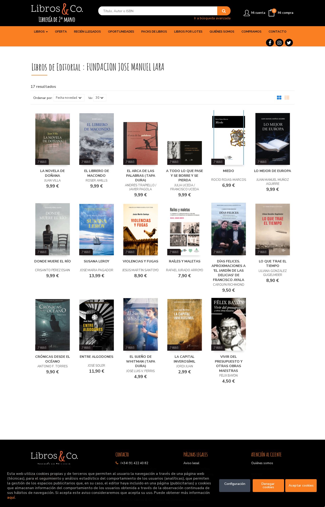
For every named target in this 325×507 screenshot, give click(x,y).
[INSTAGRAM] (279, 42)
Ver (90, 98)
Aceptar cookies (301, 485)
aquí (11, 497)
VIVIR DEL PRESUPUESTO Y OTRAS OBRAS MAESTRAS (228, 363)
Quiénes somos (262, 463)
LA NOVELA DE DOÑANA (52, 173)
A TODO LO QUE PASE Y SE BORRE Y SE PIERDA (184, 175)
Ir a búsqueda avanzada (212, 18)
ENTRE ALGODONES (96, 356)
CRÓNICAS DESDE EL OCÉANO (52, 359)
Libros (39, 31)
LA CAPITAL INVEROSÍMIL (184, 359)
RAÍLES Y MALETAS (184, 261)
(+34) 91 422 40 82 (134, 463)
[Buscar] (224, 10)
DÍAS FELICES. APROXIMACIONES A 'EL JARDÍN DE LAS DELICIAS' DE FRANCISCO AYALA (229, 270)
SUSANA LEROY (96, 261)
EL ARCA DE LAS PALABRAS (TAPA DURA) (140, 175)
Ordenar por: (43, 98)
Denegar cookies (268, 485)
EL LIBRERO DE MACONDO (96, 173)
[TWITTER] (289, 42)
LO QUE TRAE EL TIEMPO (272, 263)
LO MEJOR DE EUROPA (272, 171)
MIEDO (228, 171)
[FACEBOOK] (270, 42)
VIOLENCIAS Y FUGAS (140, 261)
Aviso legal (191, 463)
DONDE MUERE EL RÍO (52, 261)
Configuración (234, 484)
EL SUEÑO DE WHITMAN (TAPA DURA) (140, 361)
